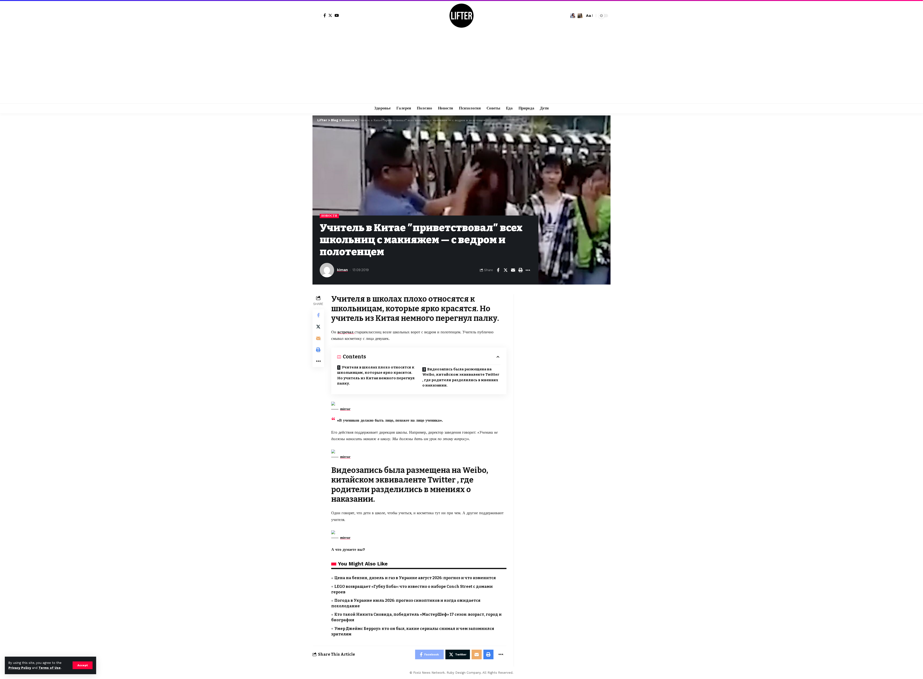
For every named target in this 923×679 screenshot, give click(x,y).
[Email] (513, 270)
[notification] (572, 15)
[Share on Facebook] (498, 270)
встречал (346, 332)
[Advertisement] (461, 67)
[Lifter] (461, 16)
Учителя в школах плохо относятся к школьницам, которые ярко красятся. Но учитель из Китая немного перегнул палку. (376, 375)
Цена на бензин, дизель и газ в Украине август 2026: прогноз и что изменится (415, 578)
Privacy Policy (19, 668)
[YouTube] (336, 15)
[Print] (520, 270)
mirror (345, 409)
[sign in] (317, 16)
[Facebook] (324, 15)
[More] (527, 270)
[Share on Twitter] (505, 270)
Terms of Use (49, 668)
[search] (580, 15)
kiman (342, 270)
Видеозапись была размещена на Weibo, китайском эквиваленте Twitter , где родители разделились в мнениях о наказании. (460, 377)
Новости (329, 215)
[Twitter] (330, 15)
